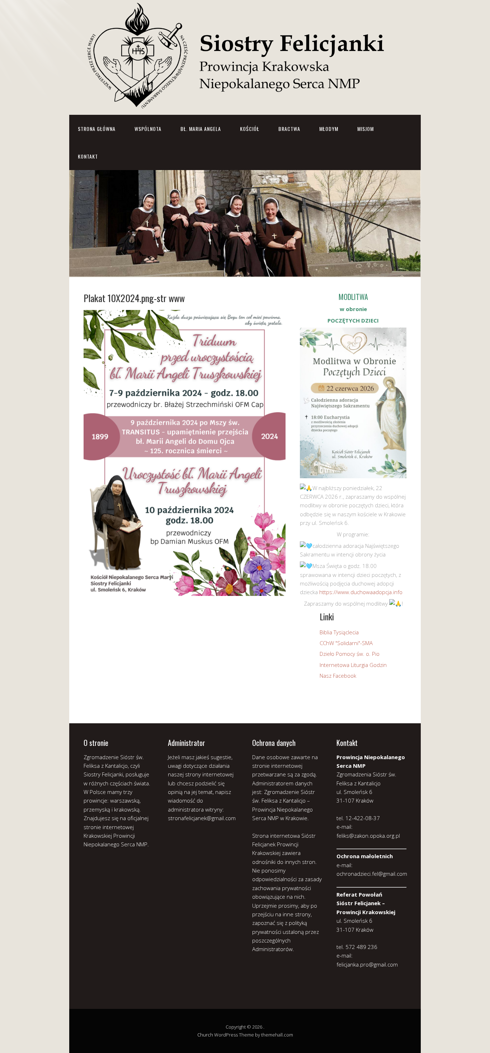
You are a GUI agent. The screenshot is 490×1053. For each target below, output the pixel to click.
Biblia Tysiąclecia (339, 632)
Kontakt (88, 156)
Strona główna (97, 128)
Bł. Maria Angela (200, 128)
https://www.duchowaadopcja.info (360, 592)
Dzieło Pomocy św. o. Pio (350, 653)
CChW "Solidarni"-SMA (346, 643)
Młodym (328, 128)
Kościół (249, 128)
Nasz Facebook (338, 675)
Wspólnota (148, 128)
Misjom (365, 128)
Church (205, 1034)
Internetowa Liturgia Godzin (353, 664)
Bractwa (289, 128)
